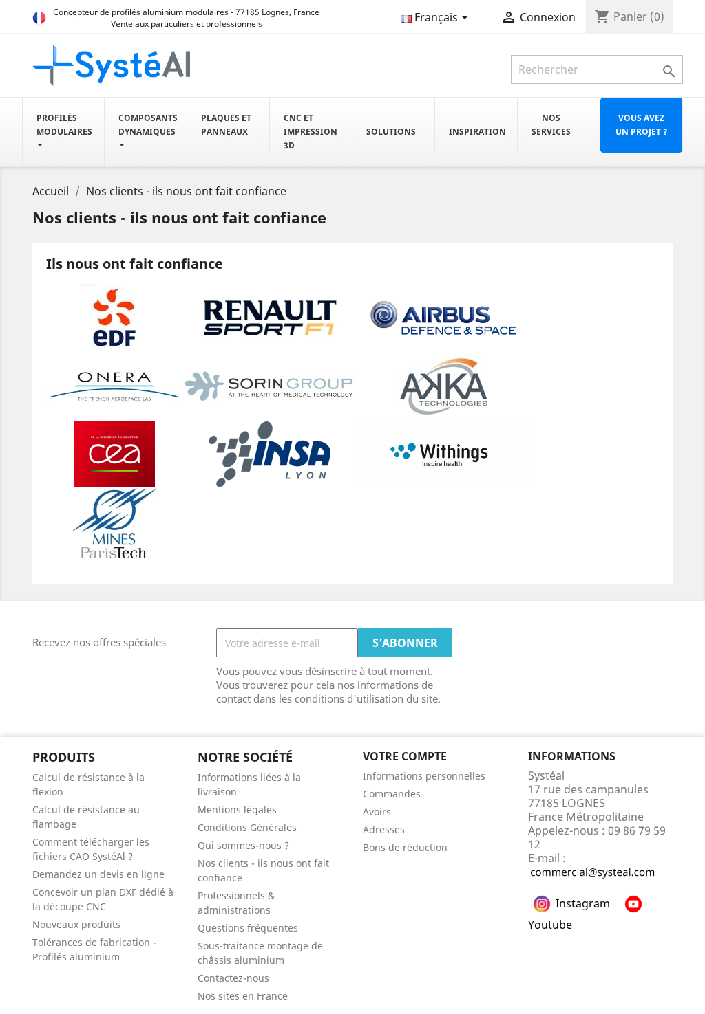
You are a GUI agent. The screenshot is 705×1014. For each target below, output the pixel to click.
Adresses (384, 829)
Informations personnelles (424, 775)
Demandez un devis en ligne (98, 874)
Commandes (392, 793)
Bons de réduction (405, 847)
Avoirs (377, 811)
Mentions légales (237, 809)
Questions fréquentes (248, 927)
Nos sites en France (243, 995)
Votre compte (405, 756)
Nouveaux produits (76, 924)
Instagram (583, 903)
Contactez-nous (233, 977)
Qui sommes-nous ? (243, 845)
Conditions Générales (247, 827)
